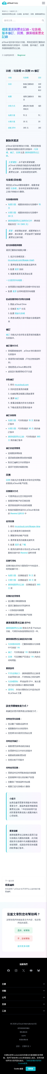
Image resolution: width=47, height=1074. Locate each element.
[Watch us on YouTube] (31, 970)
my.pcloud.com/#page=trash (21, 260)
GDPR (23, 1036)
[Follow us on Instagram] (16, 970)
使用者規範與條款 (24, 1028)
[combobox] (23, 20)
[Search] (43, 20)
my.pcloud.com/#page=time (27, 526)
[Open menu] (43, 3)
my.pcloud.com (22, 384)
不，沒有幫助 (24, 938)
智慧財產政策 (23, 1040)
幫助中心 (5, 11)
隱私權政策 (23, 1032)
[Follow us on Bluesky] (39, 970)
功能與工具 (13, 11)
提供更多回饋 (24, 946)
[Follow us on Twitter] (24, 970)
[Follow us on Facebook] (9, 970)
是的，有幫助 (24, 930)
